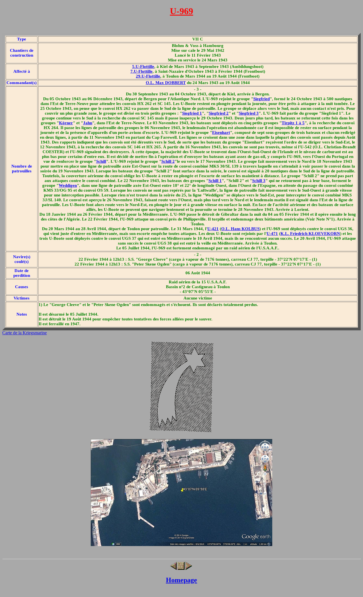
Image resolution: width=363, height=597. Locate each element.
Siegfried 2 (219, 113)
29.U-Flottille (148, 76)
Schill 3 (258, 180)
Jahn (87, 123)
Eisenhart (221, 132)
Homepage (181, 580)
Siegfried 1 (192, 113)
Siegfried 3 (249, 113)
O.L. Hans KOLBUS (240, 228)
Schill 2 (168, 161)
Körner (66, 123)
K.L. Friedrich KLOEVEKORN (310, 233)
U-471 (272, 233)
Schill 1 (215, 180)
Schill (101, 161)
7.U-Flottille (141, 71)
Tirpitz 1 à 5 (293, 123)
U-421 (213, 228)
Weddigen (68, 185)
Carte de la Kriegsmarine (24, 332)
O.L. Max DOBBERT (166, 82)
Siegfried (261, 99)
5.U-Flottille (143, 66)
